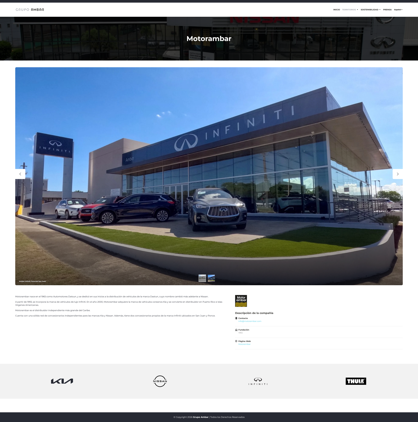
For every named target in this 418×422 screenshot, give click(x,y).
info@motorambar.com (249, 321)
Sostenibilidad (369, 9)
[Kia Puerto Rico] (62, 381)
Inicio (336, 9)
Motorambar (244, 344)
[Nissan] (160, 381)
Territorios (349, 9)
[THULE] (356, 381)
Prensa (387, 9)
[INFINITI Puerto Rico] (258, 381)
